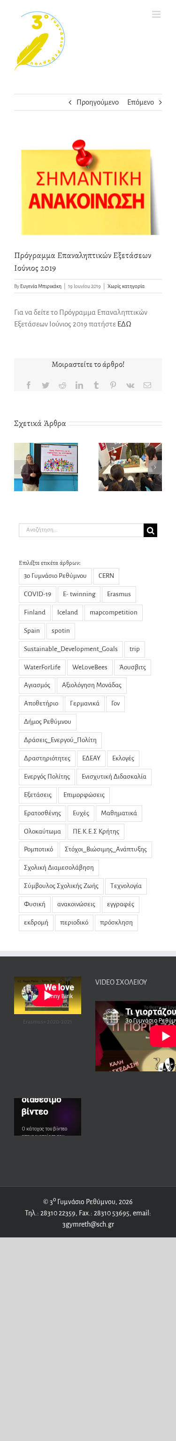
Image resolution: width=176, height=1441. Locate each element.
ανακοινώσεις (76, 904)
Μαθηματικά (119, 813)
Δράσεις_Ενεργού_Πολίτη (60, 739)
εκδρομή (36, 922)
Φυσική (35, 904)
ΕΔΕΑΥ (91, 758)
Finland (35, 612)
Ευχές (81, 813)
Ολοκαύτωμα (42, 831)
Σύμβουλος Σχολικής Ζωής (61, 885)
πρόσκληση (116, 922)
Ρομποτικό (38, 849)
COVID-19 (37, 594)
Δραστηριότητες (47, 758)
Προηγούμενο (98, 102)
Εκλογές (123, 758)
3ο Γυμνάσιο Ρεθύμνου (55, 575)
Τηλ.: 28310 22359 (50, 1213)
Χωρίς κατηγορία (126, 286)
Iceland (67, 612)
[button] (21, 467)
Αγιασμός (37, 685)
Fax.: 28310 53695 (104, 1213)
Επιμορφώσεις (84, 794)
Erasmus (119, 594)
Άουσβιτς (132, 667)
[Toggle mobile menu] (157, 14)
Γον (115, 703)
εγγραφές (120, 904)
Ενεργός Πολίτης (47, 776)
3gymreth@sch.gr (88, 1224)
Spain (32, 630)
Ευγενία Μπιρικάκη (40, 286)
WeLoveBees (89, 667)
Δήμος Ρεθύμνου (47, 721)
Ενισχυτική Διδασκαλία (114, 776)
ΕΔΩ (123, 324)
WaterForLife (42, 667)
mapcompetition (114, 612)
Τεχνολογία (126, 885)
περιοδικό (74, 922)
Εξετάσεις (38, 794)
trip (135, 648)
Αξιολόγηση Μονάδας (92, 685)
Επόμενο (140, 102)
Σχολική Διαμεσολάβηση (59, 867)
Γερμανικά (84, 703)
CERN (106, 575)
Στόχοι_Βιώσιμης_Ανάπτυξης (106, 849)
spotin (61, 630)
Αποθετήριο (41, 703)
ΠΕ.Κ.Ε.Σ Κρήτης (96, 831)
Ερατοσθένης (42, 813)
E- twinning (79, 594)
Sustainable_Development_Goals (71, 648)
